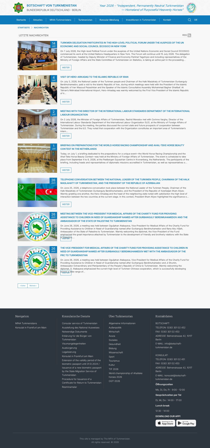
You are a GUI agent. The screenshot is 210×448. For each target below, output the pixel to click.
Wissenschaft (116, 352)
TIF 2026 (113, 369)
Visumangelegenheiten (74, 343)
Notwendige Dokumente (74, 331)
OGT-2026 (114, 381)
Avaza (112, 335)
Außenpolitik (115, 327)
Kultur (112, 364)
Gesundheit (115, 344)
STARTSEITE (24, 27)
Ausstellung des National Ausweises (80, 327)
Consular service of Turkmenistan (79, 323)
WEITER (66, 67)
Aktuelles (37, 19)
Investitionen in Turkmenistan (141, 19)
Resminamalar (69, 386)
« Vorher (22, 286)
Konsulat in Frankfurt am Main (30, 327)
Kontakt (167, 19)
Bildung (112, 348)
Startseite (21, 19)
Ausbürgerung (69, 347)
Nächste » (33, 286)
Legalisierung (69, 351)
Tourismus (114, 360)
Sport (111, 356)
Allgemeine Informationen (122, 323)
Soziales (113, 340)
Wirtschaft (114, 331)
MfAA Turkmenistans (60, 19)
